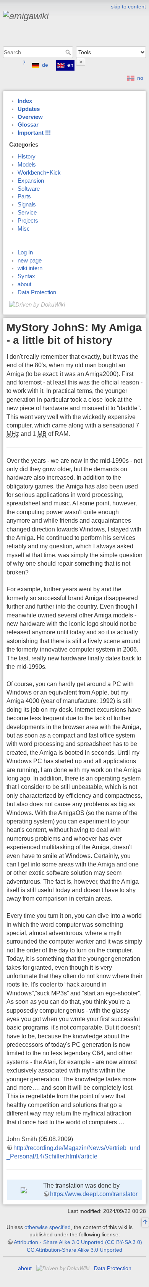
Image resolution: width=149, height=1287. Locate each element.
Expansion (31, 181)
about (24, 284)
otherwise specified (47, 1227)
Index (25, 101)
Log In (25, 252)
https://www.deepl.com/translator (94, 1194)
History (27, 156)
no (140, 78)
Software (29, 189)
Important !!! (34, 133)
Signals (27, 204)
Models (27, 165)
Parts (24, 196)
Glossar (28, 125)
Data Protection (37, 292)
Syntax (26, 276)
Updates (29, 109)
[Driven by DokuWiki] (37, 304)
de (45, 65)
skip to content (128, 6)
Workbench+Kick (39, 173)
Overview (30, 117)
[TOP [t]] (145, 1223)
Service (27, 213)
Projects (28, 221)
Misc (24, 229)
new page (30, 260)
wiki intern (30, 268)
